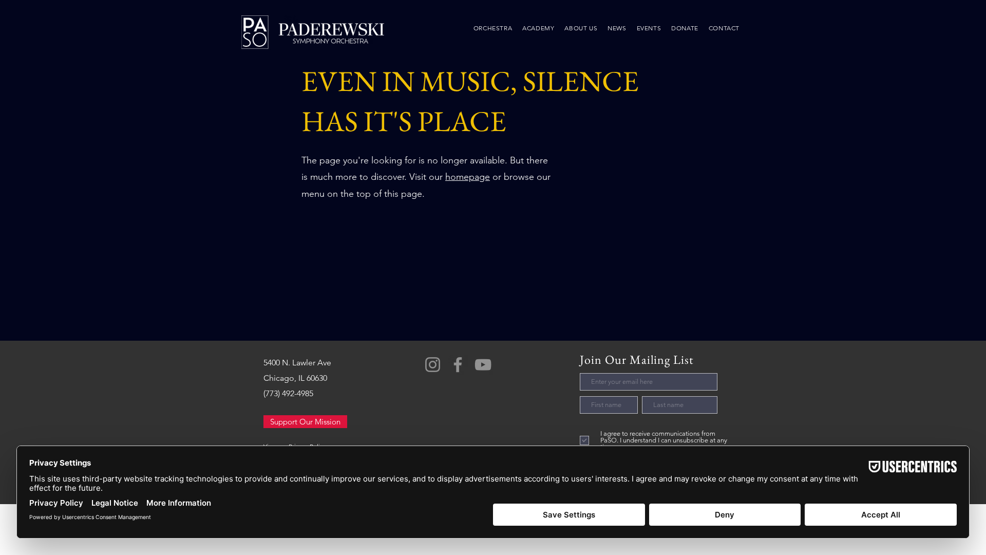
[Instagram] (433, 365)
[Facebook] (458, 365)
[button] (580, 28)
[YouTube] (483, 365)
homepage (467, 176)
